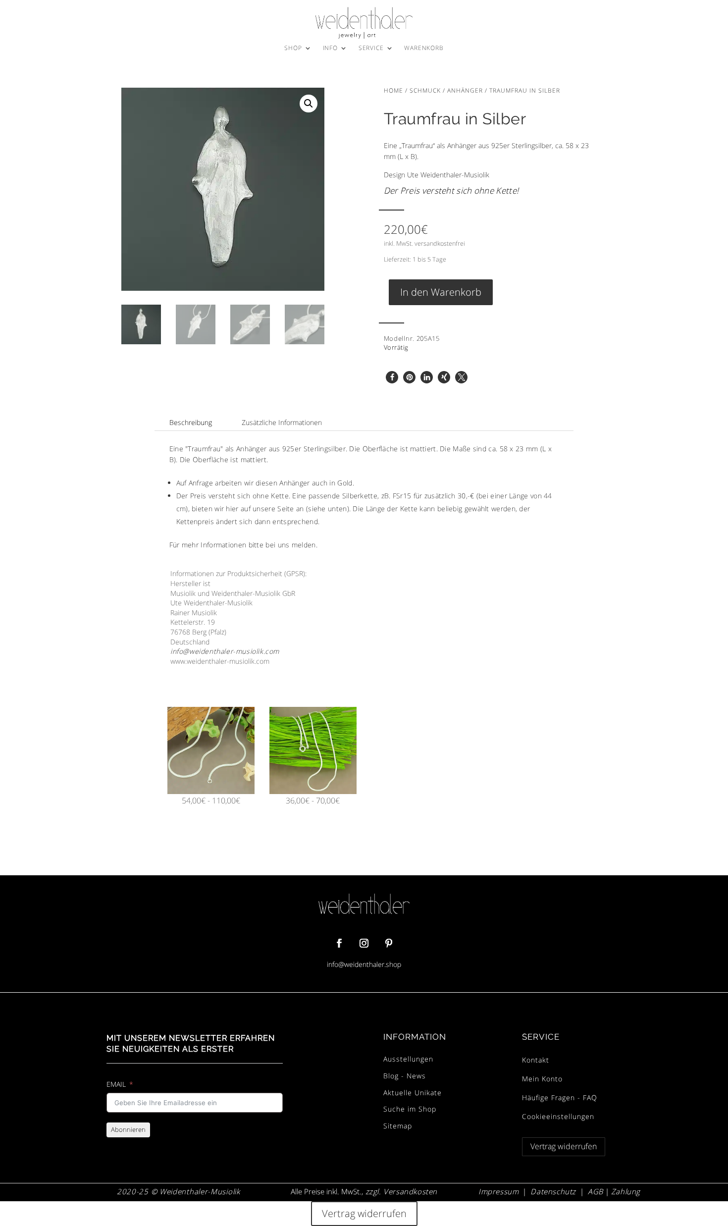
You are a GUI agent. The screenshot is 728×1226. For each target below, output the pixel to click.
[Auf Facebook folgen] (339, 943)
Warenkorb (423, 48)
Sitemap (397, 1125)
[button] (308, 103)
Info (330, 48)
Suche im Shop (409, 1109)
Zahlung (625, 1191)
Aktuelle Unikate (412, 1092)
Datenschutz (553, 1191)
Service (371, 48)
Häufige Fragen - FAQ (559, 1097)
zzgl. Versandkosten (400, 1191)
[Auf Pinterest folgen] (389, 943)
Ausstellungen (408, 1059)
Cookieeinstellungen (558, 1116)
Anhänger (465, 90)
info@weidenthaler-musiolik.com (224, 651)
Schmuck (425, 90)
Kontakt (535, 1060)
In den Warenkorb (440, 292)
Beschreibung (190, 422)
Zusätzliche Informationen (282, 422)
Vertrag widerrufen (563, 1146)
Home (393, 90)
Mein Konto (542, 1078)
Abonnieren (128, 1129)
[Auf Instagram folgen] (364, 943)
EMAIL (116, 1084)
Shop (293, 48)
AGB (595, 1191)
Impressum (498, 1191)
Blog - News (404, 1075)
